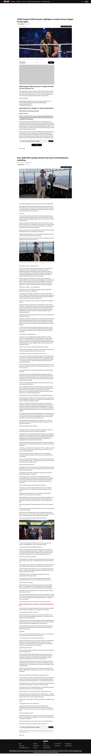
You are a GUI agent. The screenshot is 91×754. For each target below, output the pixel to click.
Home (20, 148)
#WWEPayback (43, 102)
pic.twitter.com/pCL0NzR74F (25, 104)
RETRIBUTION (40, 91)
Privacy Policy (36, 745)
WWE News (13, 1)
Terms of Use (46, 745)
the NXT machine (42, 353)
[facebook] (84, 1)
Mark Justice (21, 23)
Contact (45, 743)
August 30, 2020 (29, 105)
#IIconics (21, 102)
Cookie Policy (57, 745)
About (24, 1)
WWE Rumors (19, 1)
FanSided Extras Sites (45, 1)
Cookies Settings (46, 747)
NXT (23, 735)
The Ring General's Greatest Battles (33, 1)
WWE (20, 91)
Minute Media (13, 750)
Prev (22, 62)
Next (51, 62)
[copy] (25, 26)
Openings (35, 743)
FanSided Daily (68, 743)
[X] (82, 1)
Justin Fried (21, 164)
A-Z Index (35, 747)
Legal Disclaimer (68, 745)
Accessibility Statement (24, 747)
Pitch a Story (21, 745)
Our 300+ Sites (58, 743)
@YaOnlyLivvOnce (31, 101)
